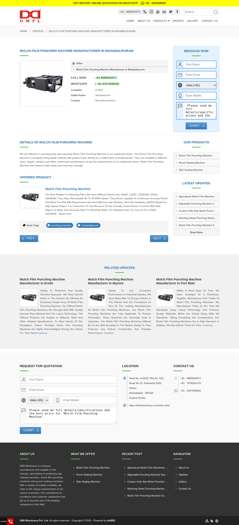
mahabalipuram (90, 225)
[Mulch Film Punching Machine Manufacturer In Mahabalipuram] (43, 83)
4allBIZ (111, 520)
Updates (178, 20)
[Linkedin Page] (164, 12)
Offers (79, 63)
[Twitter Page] (171, 12)
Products (160, 20)
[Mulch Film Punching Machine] (30, 197)
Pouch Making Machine (192, 162)
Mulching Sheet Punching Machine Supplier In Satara (199, 218)
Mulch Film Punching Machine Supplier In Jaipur (199, 225)
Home (130, 20)
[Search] (215, 11)
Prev (31, 238)
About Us (144, 20)
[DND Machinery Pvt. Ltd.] (64, 15)
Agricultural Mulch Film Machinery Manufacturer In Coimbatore (199, 196)
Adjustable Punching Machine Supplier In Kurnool (199, 203)
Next (157, 238)
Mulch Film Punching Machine (67, 189)
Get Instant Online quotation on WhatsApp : (119, 3)
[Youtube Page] (158, 12)
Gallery (192, 20)
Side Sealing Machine (191, 169)
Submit (194, 125)
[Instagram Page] (151, 12)
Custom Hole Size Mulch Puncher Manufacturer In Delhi (199, 210)
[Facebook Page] (177, 12)
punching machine (61, 225)
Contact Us (209, 20)
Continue (42, 333)
